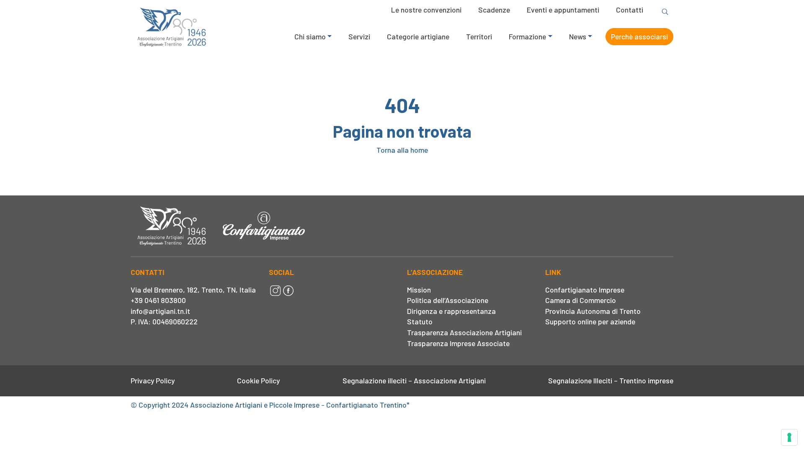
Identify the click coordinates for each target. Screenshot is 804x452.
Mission (419, 289)
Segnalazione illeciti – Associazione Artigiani (414, 380)
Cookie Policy (258, 380)
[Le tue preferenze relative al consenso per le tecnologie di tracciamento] (789, 437)
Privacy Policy (153, 380)
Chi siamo (310, 36)
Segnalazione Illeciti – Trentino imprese (610, 380)
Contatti (629, 9)
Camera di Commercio (580, 300)
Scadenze (494, 9)
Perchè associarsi (639, 36)
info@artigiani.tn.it (160, 311)
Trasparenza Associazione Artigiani (464, 332)
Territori (479, 36)
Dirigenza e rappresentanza (451, 311)
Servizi (359, 36)
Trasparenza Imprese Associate (458, 343)
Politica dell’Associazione (447, 300)
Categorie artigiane (418, 36)
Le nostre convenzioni (426, 9)
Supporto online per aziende (590, 321)
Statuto (420, 321)
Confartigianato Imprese (584, 289)
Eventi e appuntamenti (563, 9)
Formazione (527, 36)
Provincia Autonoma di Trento (593, 311)
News (577, 36)
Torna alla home (402, 149)
